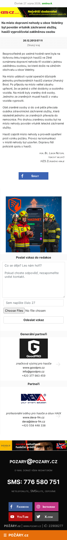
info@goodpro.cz (33, 371)
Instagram (49, 506)
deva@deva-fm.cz (33, 421)
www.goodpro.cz (34, 367)
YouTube (22, 517)
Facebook (23, 506)
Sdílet (35, 176)
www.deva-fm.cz (33, 417)
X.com (49, 517)
